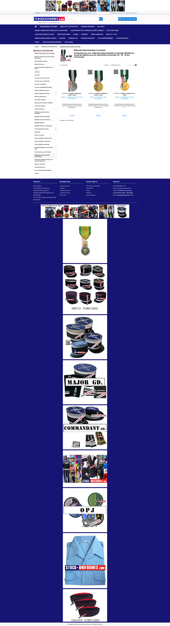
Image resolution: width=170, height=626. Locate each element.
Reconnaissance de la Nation (43, 152)
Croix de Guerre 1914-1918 (42, 78)
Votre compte (91, 182)
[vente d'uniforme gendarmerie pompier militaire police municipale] (85, 211)
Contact (116, 182)
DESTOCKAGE (69, 42)
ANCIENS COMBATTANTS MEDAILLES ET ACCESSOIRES (51, 30)
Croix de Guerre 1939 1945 (42, 81)
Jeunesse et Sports (40, 106)
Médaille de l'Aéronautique (42, 116)
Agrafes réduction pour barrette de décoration (44, 57)
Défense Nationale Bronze (42, 93)
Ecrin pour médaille (40, 99)
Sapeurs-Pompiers (40, 164)
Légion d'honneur (39, 109)
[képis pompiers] (85, 289)
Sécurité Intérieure (40, 167)
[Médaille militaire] (85, 241)
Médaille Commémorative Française (42, 112)
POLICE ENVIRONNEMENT (105, 38)
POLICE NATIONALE (122, 38)
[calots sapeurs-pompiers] (85, 605)
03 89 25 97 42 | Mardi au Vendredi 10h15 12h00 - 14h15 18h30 (56, 13)
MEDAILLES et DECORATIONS (69, 26)
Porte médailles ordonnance (43, 141)
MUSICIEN (62, 38)
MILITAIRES (100, 26)
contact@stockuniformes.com (87, 13)
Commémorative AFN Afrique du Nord (44, 68)
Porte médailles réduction (42, 144)
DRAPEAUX (84, 34)
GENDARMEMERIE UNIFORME (48, 26)
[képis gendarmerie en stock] (85, 337)
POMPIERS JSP (73, 38)
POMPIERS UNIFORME (87, 26)
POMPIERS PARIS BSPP (88, 38)
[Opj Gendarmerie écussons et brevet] (85, 510)
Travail (37, 173)
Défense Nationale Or (41, 96)
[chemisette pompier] (85, 560)
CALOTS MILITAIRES (112, 30)
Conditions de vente (65, 186)
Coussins (37, 75)
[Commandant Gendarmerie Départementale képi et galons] (85, 427)
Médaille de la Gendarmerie (42, 119)
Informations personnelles (93, 186)
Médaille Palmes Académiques (43, 126)
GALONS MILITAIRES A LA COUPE (44, 34)
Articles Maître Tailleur (41, 61)
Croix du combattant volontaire (43, 87)
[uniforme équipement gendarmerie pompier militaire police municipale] (85, 5)
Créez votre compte (130, 13)
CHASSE (75, 34)
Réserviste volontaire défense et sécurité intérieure (44, 160)
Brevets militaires (63, 34)
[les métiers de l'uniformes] (85, 468)
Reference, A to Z (121, 65)
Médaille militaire (40, 122)
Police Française (39, 135)
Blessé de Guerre (39, 64)
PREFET (37, 42)
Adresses (88, 192)
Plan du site (63, 195)
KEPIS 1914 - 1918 (111, 34)
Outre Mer (37, 132)
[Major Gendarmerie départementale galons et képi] (85, 382)
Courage (37, 72)
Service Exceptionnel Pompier (43, 170)
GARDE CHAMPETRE (97, 34)
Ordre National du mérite (42, 129)
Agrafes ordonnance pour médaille (44, 53)
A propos (62, 188)
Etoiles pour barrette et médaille (44, 102)
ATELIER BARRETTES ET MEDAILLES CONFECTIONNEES (87, 30)
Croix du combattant (40, 84)
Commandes (89, 188)
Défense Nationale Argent (42, 90)
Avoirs (88, 190)
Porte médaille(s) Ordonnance (43, 138)
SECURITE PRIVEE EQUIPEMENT (52, 42)
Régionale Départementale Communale (42, 155)
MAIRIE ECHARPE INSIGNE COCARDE (45, 38)
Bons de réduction (91, 195)
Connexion (120, 13)
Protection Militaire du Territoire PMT (44, 148)
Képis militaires (37, 186)
